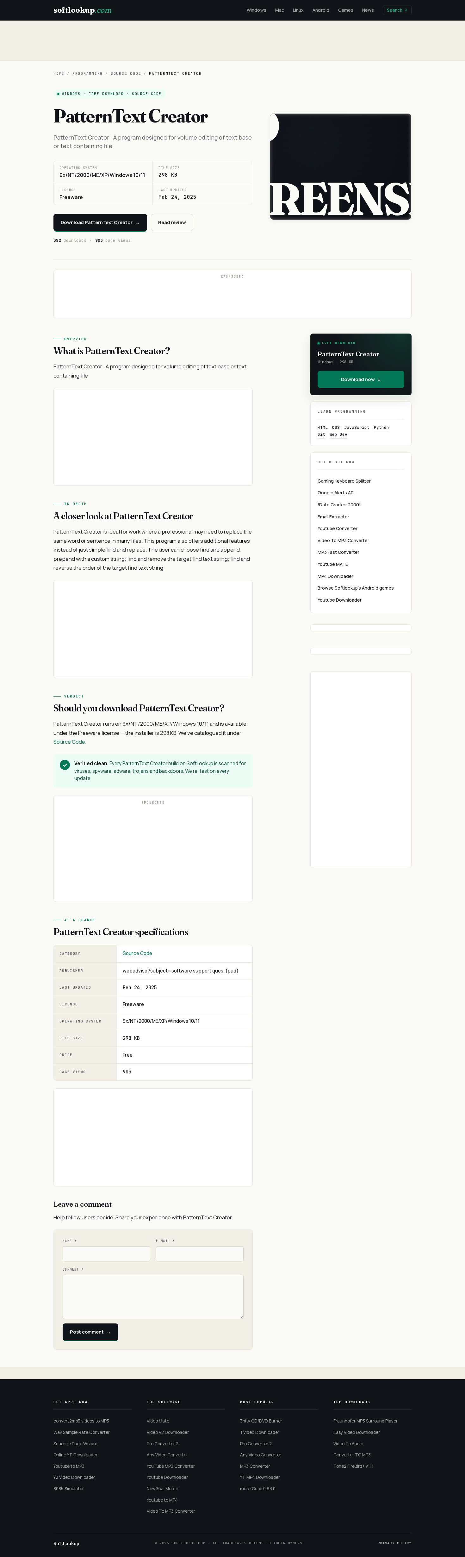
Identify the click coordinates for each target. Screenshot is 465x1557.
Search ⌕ (397, 10)
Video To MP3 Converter (343, 540)
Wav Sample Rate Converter (81, 1432)
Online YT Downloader (75, 1455)
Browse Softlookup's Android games (356, 588)
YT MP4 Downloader (260, 1477)
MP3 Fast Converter (338, 552)
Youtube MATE (333, 564)
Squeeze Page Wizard (75, 1444)
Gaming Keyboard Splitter (344, 481)
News (368, 10)
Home (59, 73)
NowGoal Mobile (162, 1488)
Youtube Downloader (340, 600)
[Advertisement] (232, 40)
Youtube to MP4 (162, 1500)
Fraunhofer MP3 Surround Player (365, 1421)
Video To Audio (348, 1444)
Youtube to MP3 (68, 1466)
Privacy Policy (395, 1543)
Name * (70, 1241)
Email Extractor (333, 517)
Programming (87, 73)
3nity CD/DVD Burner (261, 1421)
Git (321, 434)
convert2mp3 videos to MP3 (81, 1421)
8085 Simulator (68, 1488)
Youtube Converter (337, 528)
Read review (172, 222)
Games (345, 10)
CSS (336, 427)
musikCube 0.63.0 (258, 1488)
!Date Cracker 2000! (339, 505)
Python (381, 427)
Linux (298, 10)
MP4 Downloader (335, 576)
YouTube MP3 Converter (171, 1466)
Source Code (126, 73)
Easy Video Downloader (356, 1432)
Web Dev (338, 434)
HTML (323, 427)
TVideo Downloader (259, 1432)
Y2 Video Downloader (74, 1477)
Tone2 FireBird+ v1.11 (353, 1466)
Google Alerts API (336, 493)
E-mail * (165, 1241)
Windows (256, 10)
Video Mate (158, 1421)
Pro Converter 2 (162, 1444)
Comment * (73, 1269)
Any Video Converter (167, 1455)
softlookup (82, 10)
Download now (361, 379)
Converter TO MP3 (352, 1455)
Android (321, 10)
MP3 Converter (255, 1466)
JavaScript (356, 427)
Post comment (90, 1332)
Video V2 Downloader (168, 1432)
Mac (279, 10)
